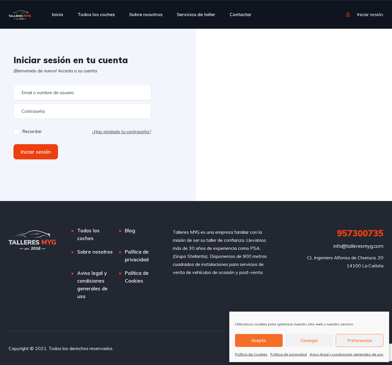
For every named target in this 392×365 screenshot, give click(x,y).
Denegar (309, 340)
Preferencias (359, 340)
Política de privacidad (288, 354)
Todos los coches (96, 14)
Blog (130, 230)
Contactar (240, 14)
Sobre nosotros (145, 14)
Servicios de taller (196, 14)
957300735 (360, 233)
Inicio (57, 14)
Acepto (258, 340)
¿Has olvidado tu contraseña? (121, 131)
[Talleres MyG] (20, 14)
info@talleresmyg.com (358, 246)
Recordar (32, 131)
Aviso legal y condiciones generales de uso (346, 354)
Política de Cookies (251, 354)
